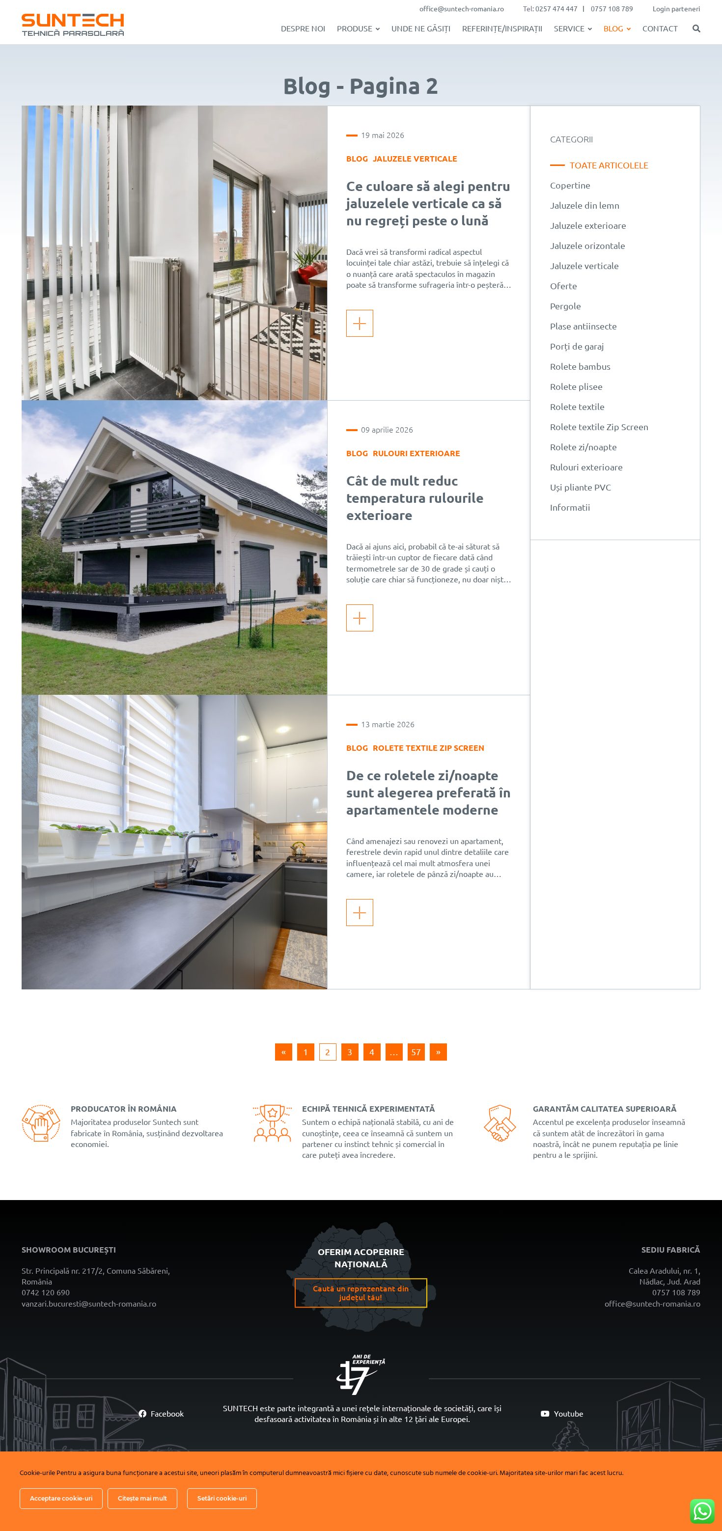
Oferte (563, 286)
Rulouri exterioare (416, 453)
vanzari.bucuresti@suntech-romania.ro (89, 1303)
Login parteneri (676, 9)
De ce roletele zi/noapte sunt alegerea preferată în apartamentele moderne (428, 792)
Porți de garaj (577, 346)
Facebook (166, 1413)
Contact (660, 28)
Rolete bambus (580, 366)
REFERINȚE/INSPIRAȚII (502, 28)
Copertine (570, 185)
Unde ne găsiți (420, 28)
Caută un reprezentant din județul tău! (361, 1293)
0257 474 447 (556, 9)
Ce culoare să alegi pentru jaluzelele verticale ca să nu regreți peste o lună (428, 203)
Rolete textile (577, 406)
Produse (354, 28)
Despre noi (303, 28)
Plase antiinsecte (583, 326)
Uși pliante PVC (580, 487)
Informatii (570, 507)
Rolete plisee (576, 386)
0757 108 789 (612, 9)
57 (416, 1052)
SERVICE (569, 28)
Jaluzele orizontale (587, 245)
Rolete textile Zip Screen (428, 747)
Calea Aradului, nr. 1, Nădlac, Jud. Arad (664, 1276)
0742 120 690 (46, 1292)
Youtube (567, 1413)
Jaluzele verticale (415, 158)
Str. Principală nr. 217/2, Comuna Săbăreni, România (96, 1276)
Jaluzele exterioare (588, 225)
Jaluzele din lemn (584, 205)
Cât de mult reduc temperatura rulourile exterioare (415, 497)
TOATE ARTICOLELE (609, 165)
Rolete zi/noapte (583, 447)
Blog (613, 28)
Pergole (565, 306)
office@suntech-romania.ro (461, 9)
